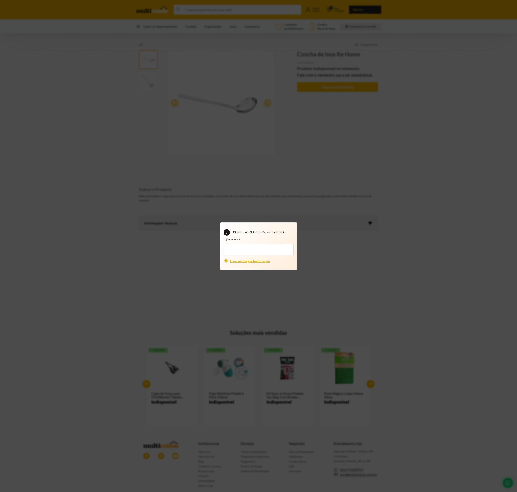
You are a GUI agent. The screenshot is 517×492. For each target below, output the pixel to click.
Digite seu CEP (232, 239)
